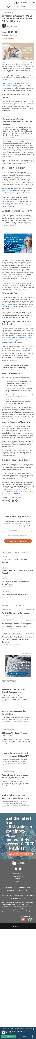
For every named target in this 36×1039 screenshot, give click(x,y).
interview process (24, 395)
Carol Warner (13, 26)
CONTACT (18, 881)
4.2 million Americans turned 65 (17, 84)
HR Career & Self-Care (8, 749)
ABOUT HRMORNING (18, 873)
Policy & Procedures (19, 893)
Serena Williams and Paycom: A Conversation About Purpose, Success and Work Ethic (17, 121)
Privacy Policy (13, 925)
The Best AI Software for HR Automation (16, 613)
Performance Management (25, 887)
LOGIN (12, 6)
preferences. (29, 1028)
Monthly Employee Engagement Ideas (15, 594)
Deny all (25, 1036)
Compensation (7, 893)
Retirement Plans (16, 898)
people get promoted (8, 432)
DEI (24, 898)
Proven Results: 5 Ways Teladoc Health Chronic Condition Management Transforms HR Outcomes (18, 639)
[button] (3, 1032)
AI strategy (23, 464)
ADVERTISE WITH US (18, 876)
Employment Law (10, 885)
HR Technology (11, 890)
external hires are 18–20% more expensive (17, 303)
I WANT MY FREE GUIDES (20, 854)
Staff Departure (6, 895)
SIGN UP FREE (21, 6)
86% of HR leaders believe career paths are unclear (17, 331)
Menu (5, 2)
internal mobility (7, 194)
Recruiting (27, 885)
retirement (5, 105)
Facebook (15, 868)
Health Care (30, 895)
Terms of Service (22, 925)
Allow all (9, 1036)
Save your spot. (15, 493)
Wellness (30, 893)
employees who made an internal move (19, 337)
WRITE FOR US (18, 878)
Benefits (19, 885)
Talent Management (9, 887)
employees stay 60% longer (10, 190)
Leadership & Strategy (8, 12)
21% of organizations (23, 76)
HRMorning (20, 2)
